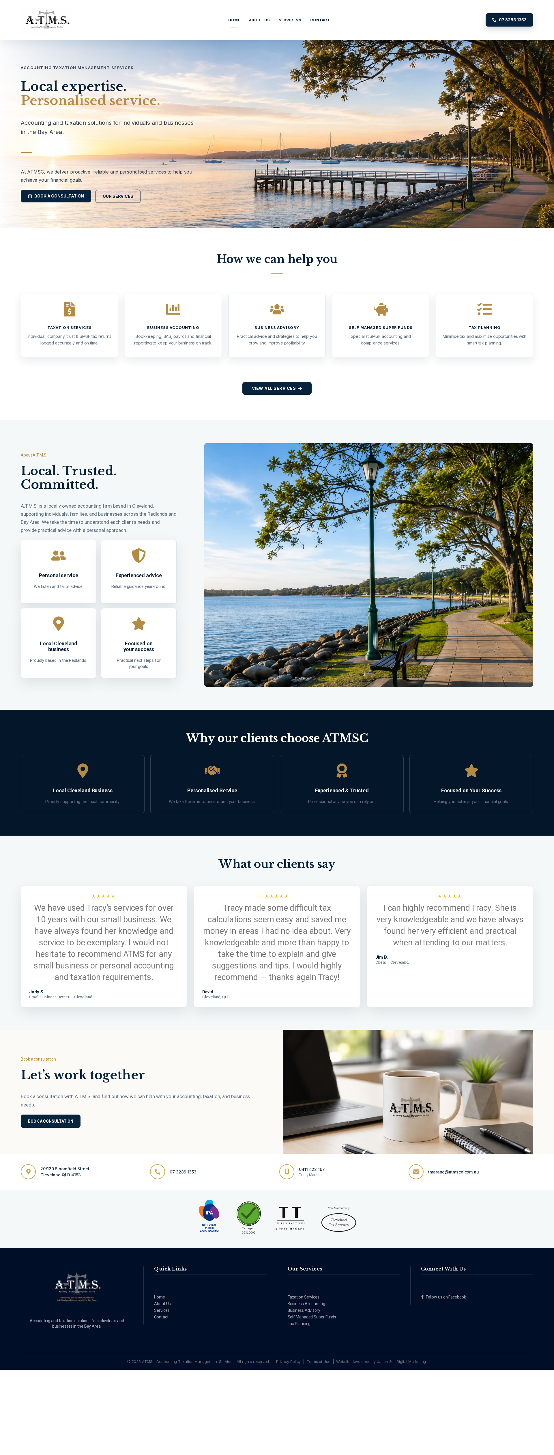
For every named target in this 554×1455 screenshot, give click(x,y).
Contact (161, 1317)
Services (161, 1310)
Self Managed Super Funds (312, 1317)
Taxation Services (303, 1297)
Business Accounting (306, 1303)
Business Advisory (304, 1310)
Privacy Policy (288, 1361)
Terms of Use (318, 1361)
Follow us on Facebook (446, 1297)
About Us (162, 1303)
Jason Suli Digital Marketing (401, 1361)
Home (159, 1297)
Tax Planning (299, 1323)
